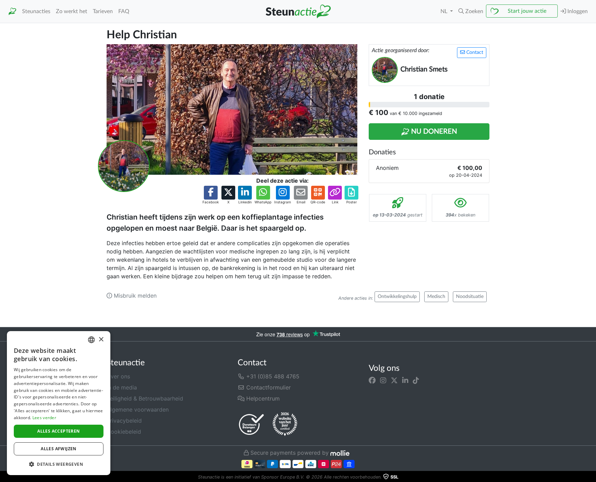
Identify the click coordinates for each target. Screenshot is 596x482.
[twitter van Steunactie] (394, 380)
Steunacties (36, 11)
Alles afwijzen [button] (59, 449)
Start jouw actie (527, 11)
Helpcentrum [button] (262, 398)
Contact (474, 52)
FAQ (123, 11)
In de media (122, 387)
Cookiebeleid (124, 431)
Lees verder (44, 418)
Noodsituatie (470, 296)
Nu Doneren (433, 131)
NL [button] (444, 11)
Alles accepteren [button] (58, 431)
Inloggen (577, 11)
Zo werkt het (71, 11)
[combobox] (91, 339)
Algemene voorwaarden (138, 409)
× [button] (100, 339)
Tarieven (103, 11)
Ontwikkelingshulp (397, 296)
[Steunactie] (12, 11)
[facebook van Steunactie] (372, 380)
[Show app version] (591, 477)
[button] (471, 11)
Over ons (118, 376)
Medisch (436, 296)
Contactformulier (268, 387)
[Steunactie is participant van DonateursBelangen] (251, 424)
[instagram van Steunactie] (383, 380)
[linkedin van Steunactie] (405, 380)
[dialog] (58, 403)
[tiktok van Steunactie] (416, 380)
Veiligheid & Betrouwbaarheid (145, 398)
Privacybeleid (124, 420)
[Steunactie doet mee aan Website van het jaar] (284, 424)
